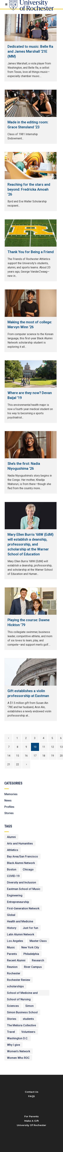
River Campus (33, 967)
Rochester (13, 973)
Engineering (14, 895)
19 (52, 755)
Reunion (12, 967)
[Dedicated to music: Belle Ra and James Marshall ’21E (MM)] (31, 27)
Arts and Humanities (20, 843)
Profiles (9, 806)
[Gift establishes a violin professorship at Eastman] (31, 672)
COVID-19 (13, 876)
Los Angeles (15, 941)
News (8, 800)
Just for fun (30, 928)
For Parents (31, 1116)
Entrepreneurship (18, 902)
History (11, 928)
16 (26, 755)
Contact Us (31, 1091)
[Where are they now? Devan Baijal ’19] (31, 374)
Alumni (11, 837)
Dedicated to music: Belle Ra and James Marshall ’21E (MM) (30, 51)
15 (17, 755)
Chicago (28, 869)
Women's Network (18, 1051)
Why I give (13, 1045)
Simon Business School (22, 1012)
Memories (11, 794)
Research (38, 960)
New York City (30, 947)
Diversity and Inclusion (21, 882)
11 (43, 746)
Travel (11, 1032)
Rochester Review (18, 980)
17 (35, 755)
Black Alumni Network (21, 863)
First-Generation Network (23, 908)
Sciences (13, 1006)
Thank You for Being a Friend (31, 252)
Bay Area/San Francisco (22, 856)
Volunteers (28, 1032)
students (28, 1019)
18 (43, 755)
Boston (11, 869)
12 (52, 746)
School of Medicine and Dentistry (22, 993)
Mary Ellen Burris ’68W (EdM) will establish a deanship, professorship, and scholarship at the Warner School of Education (31, 544)
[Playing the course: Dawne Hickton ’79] (31, 601)
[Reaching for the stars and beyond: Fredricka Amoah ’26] (31, 165)
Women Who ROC (18, 1057)
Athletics (12, 850)
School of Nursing (19, 999)
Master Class (38, 941)
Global (11, 915)
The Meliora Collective (21, 1025)
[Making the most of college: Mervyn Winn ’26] (31, 303)
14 (8, 755)
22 (17, 764)
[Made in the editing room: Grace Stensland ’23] (31, 103)
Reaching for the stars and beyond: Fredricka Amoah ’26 (29, 189)
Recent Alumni (16, 960)
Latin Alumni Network (20, 934)
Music (11, 947)
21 (8, 764)
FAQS (31, 1096)
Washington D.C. (17, 1038)
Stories (9, 813)
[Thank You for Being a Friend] (31, 233)
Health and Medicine (20, 921)
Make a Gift (31, 1120)
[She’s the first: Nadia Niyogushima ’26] (31, 444)
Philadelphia (31, 954)
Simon (29, 1006)
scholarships (15, 986)
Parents (12, 954)
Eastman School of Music (23, 889)
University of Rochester (31, 1125)
